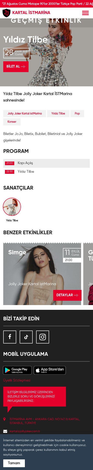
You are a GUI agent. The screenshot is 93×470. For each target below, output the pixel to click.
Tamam (14, 463)
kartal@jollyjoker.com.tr (25, 431)
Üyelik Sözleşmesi (16, 380)
